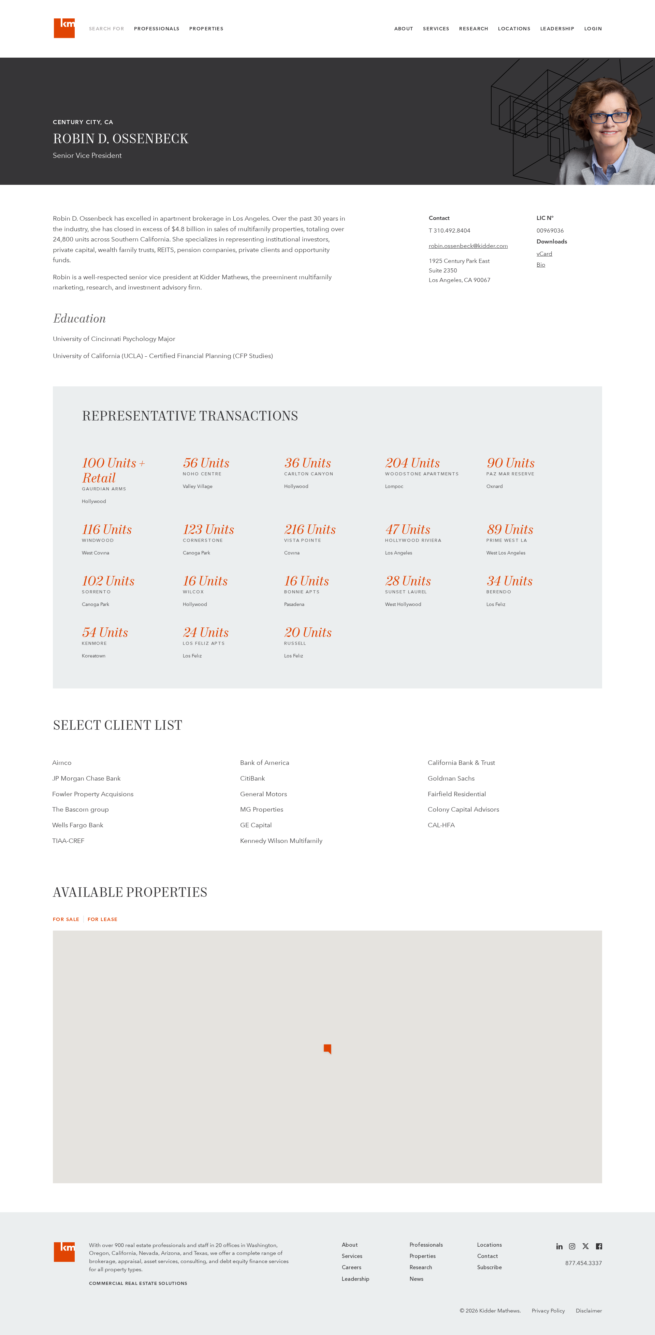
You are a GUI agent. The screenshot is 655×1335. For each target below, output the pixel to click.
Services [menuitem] (352, 1256)
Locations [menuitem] (489, 1245)
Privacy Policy (548, 1310)
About (403, 28)
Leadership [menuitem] (355, 1279)
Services (436, 28)
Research (473, 28)
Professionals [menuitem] (426, 1245)
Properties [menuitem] (423, 1256)
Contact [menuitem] (487, 1256)
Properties (206, 28)
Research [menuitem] (421, 1268)
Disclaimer (589, 1310)
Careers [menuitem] (351, 1268)
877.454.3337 (583, 1263)
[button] (327, 1050)
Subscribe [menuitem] (489, 1268)
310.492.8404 (452, 230)
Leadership (557, 28)
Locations (514, 28)
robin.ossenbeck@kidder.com (468, 245)
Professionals (157, 28)
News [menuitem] (416, 1279)
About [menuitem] (350, 1245)
